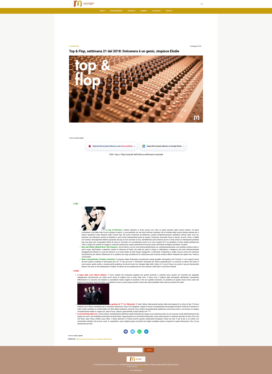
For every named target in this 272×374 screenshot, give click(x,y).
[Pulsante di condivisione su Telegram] (146, 331)
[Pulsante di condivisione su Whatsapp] (139, 331)
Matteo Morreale (141, 366)
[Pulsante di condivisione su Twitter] (132, 331)
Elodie (84, 339)
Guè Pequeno (91, 339)
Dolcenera (79, 339)
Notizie (102, 11)
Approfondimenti (116, 11)
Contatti (169, 11)
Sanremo (143, 11)
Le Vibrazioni (99, 339)
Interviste (131, 11)
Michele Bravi (108, 339)
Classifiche (156, 11)
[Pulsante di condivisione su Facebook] (126, 331)
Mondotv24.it (138, 370)
